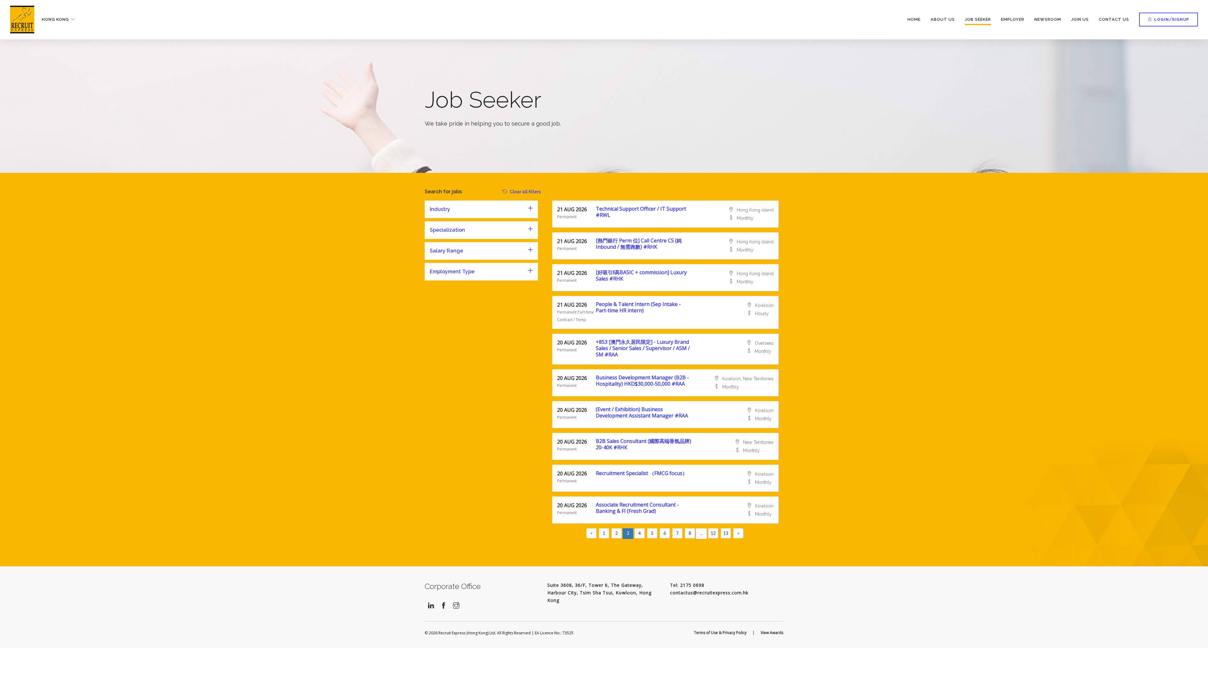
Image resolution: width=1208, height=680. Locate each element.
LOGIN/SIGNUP (1171, 19)
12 (713, 533)
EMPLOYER (1012, 19)
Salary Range (446, 251)
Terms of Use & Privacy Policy (720, 632)
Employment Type (452, 272)
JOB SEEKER (978, 19)
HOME (914, 19)
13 (725, 533)
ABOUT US (943, 19)
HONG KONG (55, 19)
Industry (440, 209)
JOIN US (1080, 19)
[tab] (481, 209)
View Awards (772, 632)
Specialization (447, 230)
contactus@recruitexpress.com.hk (709, 593)
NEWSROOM (1047, 19)
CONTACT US (1114, 19)
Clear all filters (525, 191)
